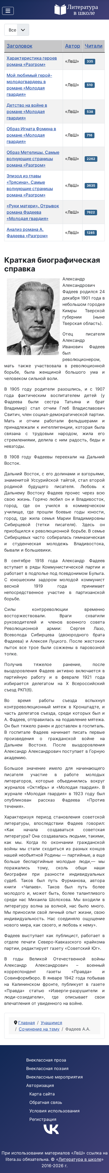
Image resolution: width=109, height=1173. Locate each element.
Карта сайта (42, 1093)
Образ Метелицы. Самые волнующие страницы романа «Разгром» (33, 159)
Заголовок (19, 46)
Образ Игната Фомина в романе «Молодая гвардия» (31, 135)
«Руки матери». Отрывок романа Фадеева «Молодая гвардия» (33, 212)
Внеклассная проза (46, 1060)
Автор (72, 46)
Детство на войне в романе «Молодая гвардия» (27, 111)
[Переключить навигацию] (8, 11)
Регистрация (42, 1119)
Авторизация (40, 1085)
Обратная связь (45, 1102)
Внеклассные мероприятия (54, 1077)
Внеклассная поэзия (47, 1068)
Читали (93, 46)
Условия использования (54, 1110)
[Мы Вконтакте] (54, 1128)
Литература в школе (79, 1159)
